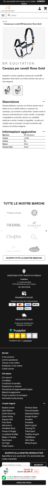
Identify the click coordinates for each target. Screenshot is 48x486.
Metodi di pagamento (11, 392)
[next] (46, 231)
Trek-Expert (30, 431)
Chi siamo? (7, 377)
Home (4, 21)
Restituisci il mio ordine (12, 365)
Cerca (13, 15)
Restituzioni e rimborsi (11, 386)
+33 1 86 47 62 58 (24, 287)
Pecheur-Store (31, 407)
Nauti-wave (7, 440)
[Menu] (3, 15)
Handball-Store (8, 428)
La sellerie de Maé (10, 434)
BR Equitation (18, 63)
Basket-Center (8, 407)
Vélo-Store (29, 440)
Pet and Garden (32, 410)
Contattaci (24, 279)
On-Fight (6, 443)
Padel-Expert (7, 445)
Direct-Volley (7, 416)
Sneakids (29, 422)
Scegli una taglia (24, 482)
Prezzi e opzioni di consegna (14, 395)
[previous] (1, 231)
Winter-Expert (31, 443)
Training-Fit (30, 428)
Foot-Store (6, 422)
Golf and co (7, 425)
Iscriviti (38, 464)
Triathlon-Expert (32, 434)
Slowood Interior (32, 413)
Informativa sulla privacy (12, 398)
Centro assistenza (10, 359)
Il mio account (8, 356)
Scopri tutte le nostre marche (24, 258)
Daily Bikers (7, 410)
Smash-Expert (31, 416)
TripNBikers (30, 437)
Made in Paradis (9, 437)
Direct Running (8, 413)
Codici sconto (8, 368)
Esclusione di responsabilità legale (17, 389)
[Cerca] (9, 15)
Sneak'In (29, 419)
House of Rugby (9, 431)
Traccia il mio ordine (11, 362)
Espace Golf (7, 419)
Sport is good (31, 425)
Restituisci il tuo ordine (24, 325)
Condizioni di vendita (11, 383)
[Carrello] (46, 9)
